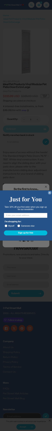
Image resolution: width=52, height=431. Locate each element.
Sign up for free (25, 233)
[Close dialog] (49, 193)
